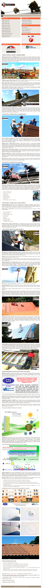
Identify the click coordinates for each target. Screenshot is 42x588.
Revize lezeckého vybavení (26, 32)
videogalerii (15, 573)
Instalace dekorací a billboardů (27, 21)
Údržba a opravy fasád (5, 21)
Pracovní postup (24, 27)
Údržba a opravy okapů (5, 23)
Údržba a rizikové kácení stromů (7, 33)
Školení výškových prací (26, 30)
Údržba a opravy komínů (6, 25)
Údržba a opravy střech (5, 20)
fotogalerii (10, 573)
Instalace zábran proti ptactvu (26, 20)
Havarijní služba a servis (6, 36)
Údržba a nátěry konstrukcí (6, 31)
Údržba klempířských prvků (6, 28)
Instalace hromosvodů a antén (27, 23)
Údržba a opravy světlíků (6, 26)
